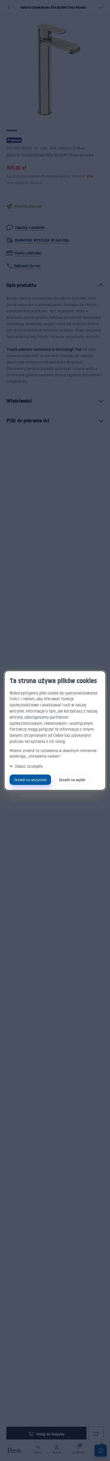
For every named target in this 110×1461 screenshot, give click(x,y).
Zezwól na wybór (72, 779)
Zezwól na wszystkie (30, 779)
